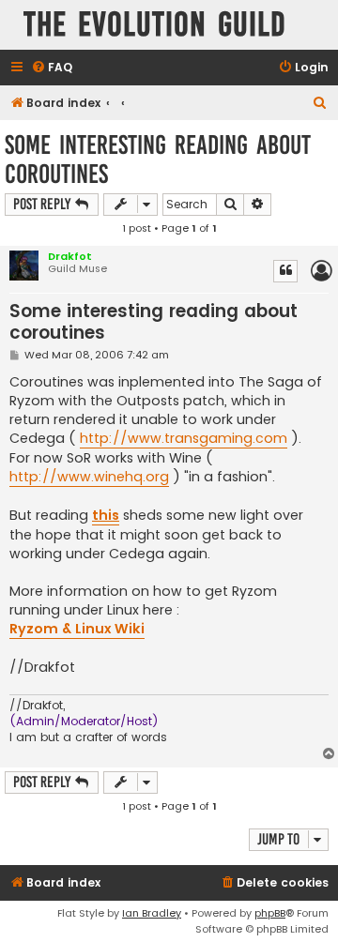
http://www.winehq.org (89, 476)
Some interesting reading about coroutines (158, 159)
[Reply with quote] (285, 271)
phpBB (269, 912)
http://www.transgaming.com (183, 438)
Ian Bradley (151, 912)
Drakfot (70, 256)
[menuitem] (51, 68)
